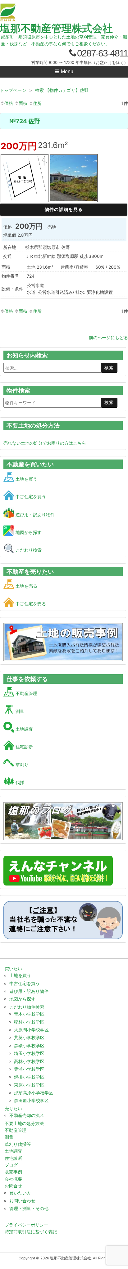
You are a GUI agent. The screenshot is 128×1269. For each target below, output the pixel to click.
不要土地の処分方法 (24, 1123)
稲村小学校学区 (29, 1022)
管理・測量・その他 (28, 1208)
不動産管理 (25, 693)
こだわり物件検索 (26, 1007)
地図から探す (28, 532)
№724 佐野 (24, 121)
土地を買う (25, 479)
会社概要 (13, 1179)
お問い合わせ (22, 1200)
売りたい (13, 1108)
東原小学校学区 (29, 1084)
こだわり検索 (28, 550)
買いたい (13, 968)
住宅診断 (23, 746)
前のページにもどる (108, 337)
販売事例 (13, 1171)
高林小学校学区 (29, 1061)
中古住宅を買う (30, 496)
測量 (19, 711)
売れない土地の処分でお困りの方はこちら (44, 443)
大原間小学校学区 (31, 1029)
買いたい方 (20, 1192)
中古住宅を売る (30, 603)
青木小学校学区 (29, 1013)
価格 (8, 103)
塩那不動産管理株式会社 (56, 28)
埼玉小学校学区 (29, 1053)
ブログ (11, 1165)
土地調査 (23, 729)
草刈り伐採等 (18, 1144)
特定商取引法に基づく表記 (31, 1231)
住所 (37, 103)
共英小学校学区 (29, 1037)
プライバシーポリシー (26, 1224)
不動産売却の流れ (26, 1115)
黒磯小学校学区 (29, 1045)
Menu (66, 71)
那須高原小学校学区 (33, 1092)
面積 (23, 103)
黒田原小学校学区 (31, 1100)
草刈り (21, 764)
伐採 (19, 782)
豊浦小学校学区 (29, 1069)
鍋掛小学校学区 (29, 1076)
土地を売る (25, 586)
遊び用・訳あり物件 (34, 514)
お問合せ (13, 1185)
